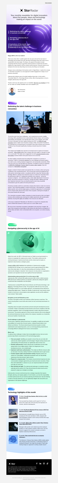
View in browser (48, 2)
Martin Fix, (10, 286)
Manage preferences (31, 479)
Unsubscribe (25, 479)
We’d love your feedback (40, 82)
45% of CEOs (17, 152)
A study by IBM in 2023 (13, 265)
